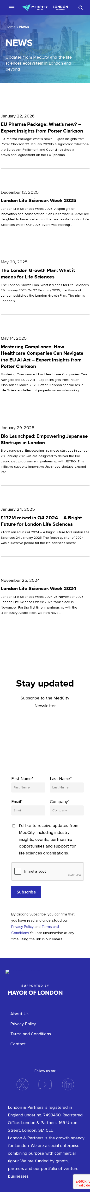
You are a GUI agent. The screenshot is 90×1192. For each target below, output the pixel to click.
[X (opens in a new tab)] (22, 1084)
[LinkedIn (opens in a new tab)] (68, 1084)
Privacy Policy (22, 926)
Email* (17, 801)
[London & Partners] (41, 976)
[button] (10, 7)
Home (11, 27)
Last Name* (61, 778)
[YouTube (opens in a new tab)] (45, 1084)
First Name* (22, 778)
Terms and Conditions (30, 1034)
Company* (60, 801)
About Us (19, 1013)
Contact (18, 1044)
